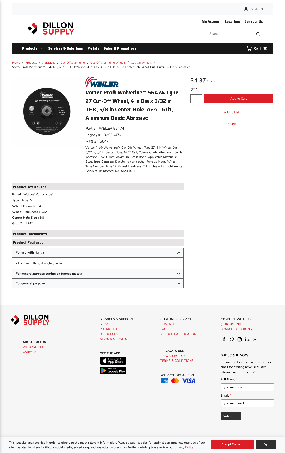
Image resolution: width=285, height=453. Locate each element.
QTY (193, 89)
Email (226, 395)
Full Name (229, 379)
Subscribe (230, 416)
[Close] (266, 444)
